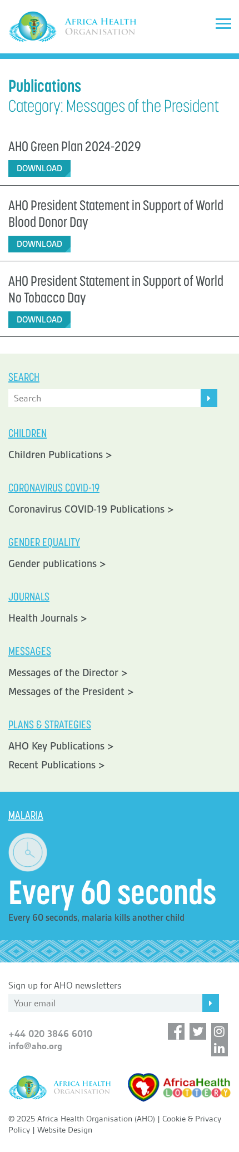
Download (39, 168)
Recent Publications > (56, 765)
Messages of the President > (71, 691)
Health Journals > (47, 618)
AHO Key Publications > (61, 746)
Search (23, 377)
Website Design (64, 1129)
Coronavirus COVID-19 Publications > (91, 509)
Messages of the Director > (68, 672)
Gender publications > (57, 563)
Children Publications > (60, 454)
